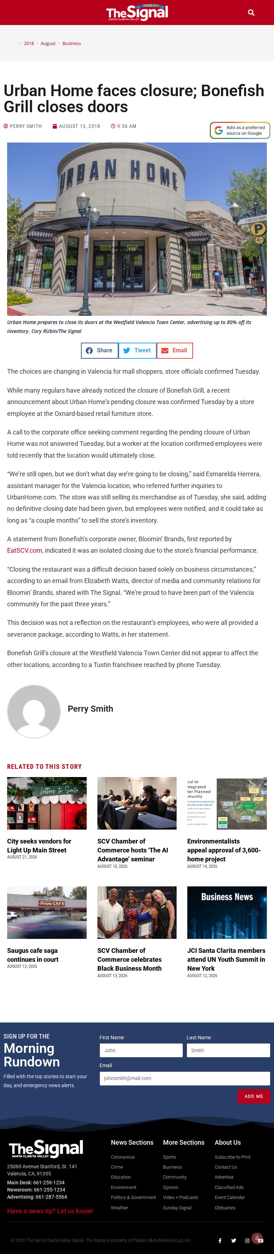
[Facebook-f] (220, 1240)
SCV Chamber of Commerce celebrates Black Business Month (130, 959)
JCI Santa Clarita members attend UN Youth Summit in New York (226, 959)
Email (106, 1065)
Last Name (199, 1037)
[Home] (15, 43)
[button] (23, 13)
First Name (112, 1037)
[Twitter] (233, 1240)
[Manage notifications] (257, 1238)
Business (71, 43)
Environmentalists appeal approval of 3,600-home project (224, 850)
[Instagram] (247, 1240)
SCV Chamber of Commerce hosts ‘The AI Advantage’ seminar (132, 850)
